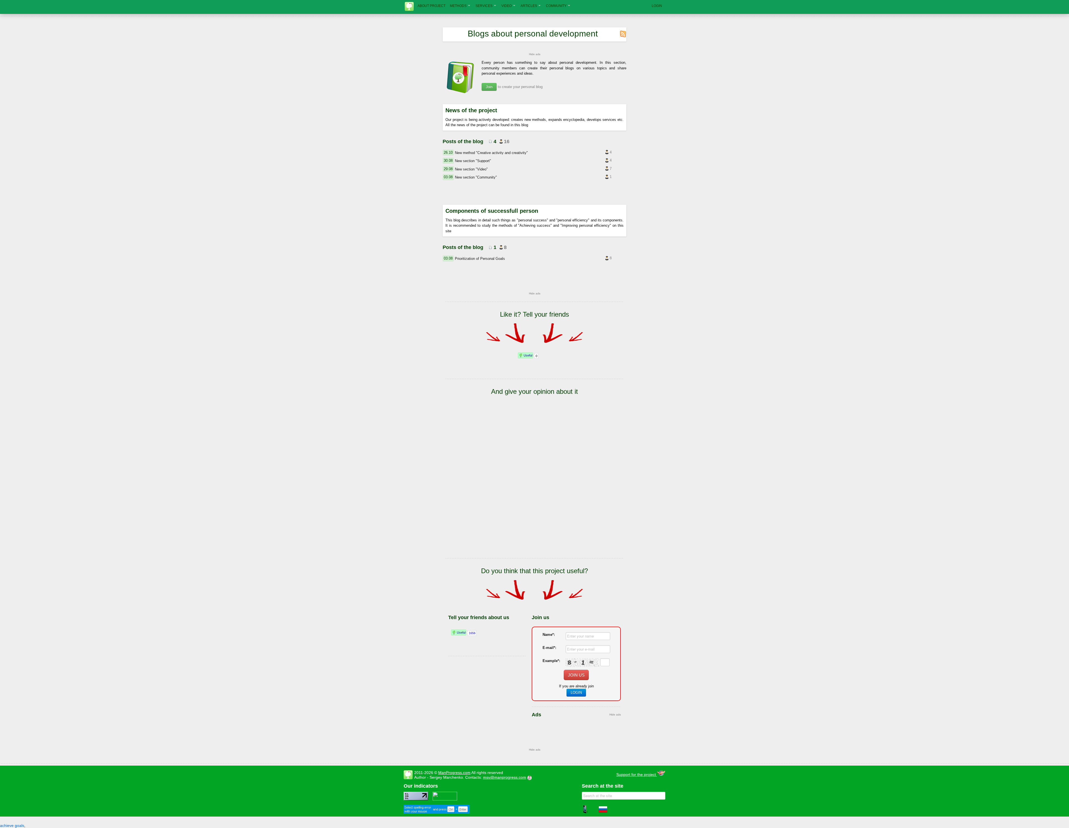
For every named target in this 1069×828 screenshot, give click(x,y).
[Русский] (603, 812)
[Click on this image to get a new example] (582, 662)
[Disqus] (534, 485)
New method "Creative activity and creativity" (491, 153)
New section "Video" (471, 169)
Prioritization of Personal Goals (480, 258)
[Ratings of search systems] (445, 799)
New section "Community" (476, 177)
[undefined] (437, 812)
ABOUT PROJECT (431, 6)
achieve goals (12, 825)
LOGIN (657, 6)
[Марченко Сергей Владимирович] (530, 777)
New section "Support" (473, 161)
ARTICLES (529, 6)
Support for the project (636, 774)
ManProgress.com (454, 772)
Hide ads (534, 54)
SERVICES (483, 6)
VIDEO (506, 6)
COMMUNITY (556, 6)
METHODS (458, 6)
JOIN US (576, 675)
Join (489, 87)
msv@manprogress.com (504, 777)
